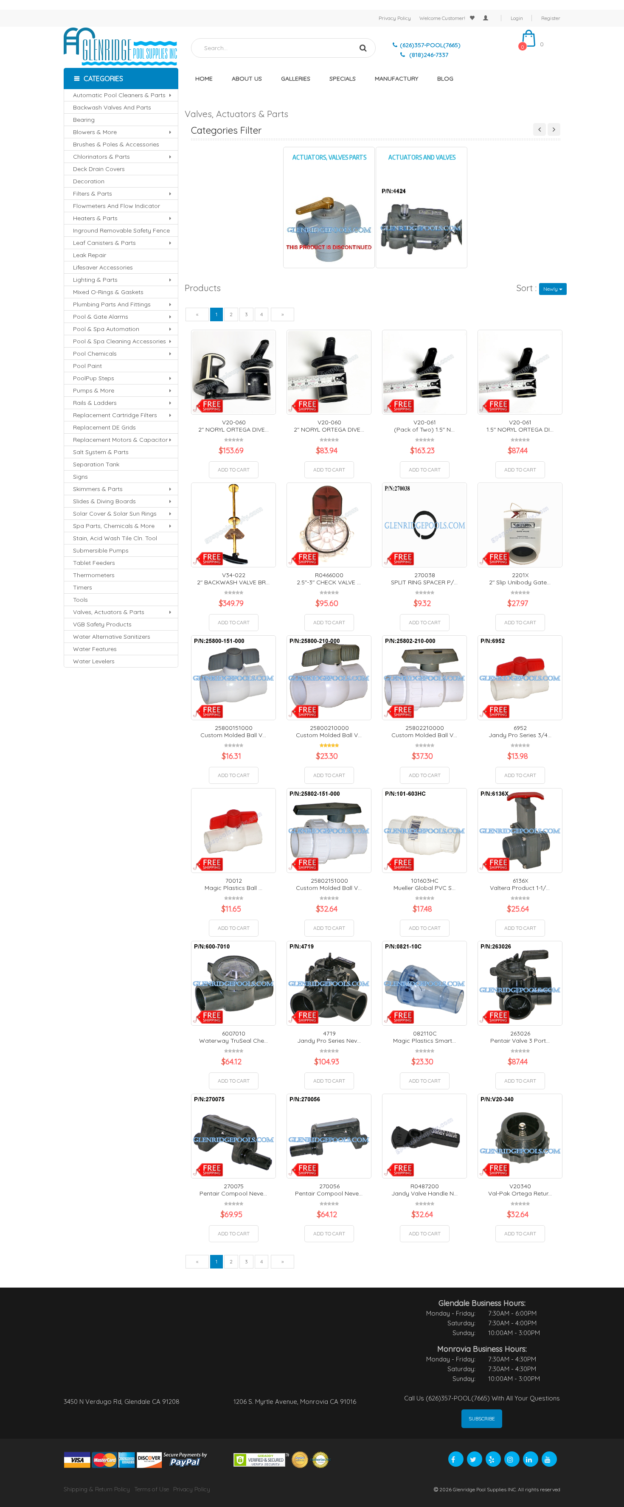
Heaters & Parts (95, 218)
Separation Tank (96, 464)
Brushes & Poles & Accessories (116, 144)
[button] (121, 78)
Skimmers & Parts (98, 489)
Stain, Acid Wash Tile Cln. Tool (115, 538)
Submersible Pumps (101, 550)
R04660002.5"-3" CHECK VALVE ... (329, 578)
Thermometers (94, 575)
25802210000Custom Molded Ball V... (424, 731)
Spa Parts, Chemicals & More (114, 526)
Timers (82, 587)
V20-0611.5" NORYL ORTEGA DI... (520, 425)
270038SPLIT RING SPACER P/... (424, 578)
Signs (80, 476)
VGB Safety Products (102, 624)
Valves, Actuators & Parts (108, 612)
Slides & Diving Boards (104, 501)
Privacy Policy (395, 18)
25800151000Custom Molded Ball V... (233, 731)
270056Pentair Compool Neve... (329, 1189)
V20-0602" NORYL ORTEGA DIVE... (233, 425)
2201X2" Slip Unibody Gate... (520, 578)
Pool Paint (87, 366)
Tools (80, 599)
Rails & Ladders (95, 403)
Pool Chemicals (95, 353)
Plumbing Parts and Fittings (112, 304)
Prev (540, 129)
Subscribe (482, 1418)
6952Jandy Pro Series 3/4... (520, 731)
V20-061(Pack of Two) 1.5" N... (424, 425)
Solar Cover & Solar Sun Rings (115, 513)
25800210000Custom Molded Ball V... (329, 731)
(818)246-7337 (428, 55)
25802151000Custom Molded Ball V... (329, 884)
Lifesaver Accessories (103, 267)
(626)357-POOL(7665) (430, 45)
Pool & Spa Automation (106, 329)
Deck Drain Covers (99, 169)
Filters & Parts (92, 193)
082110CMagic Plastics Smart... (424, 1037)
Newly (550, 289)
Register (550, 18)
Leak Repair (89, 255)
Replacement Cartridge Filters (115, 415)
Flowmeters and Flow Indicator (116, 206)
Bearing (84, 119)
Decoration (88, 181)
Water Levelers (94, 661)
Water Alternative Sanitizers (111, 636)
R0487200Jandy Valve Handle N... (424, 1189)
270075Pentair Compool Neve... (233, 1189)
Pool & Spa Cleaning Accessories (119, 341)
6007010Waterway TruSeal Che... (233, 1037)
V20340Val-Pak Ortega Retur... (520, 1189)
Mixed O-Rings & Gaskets (108, 292)
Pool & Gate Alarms (100, 316)
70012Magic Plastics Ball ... (233, 884)
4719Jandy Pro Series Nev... (329, 1037)
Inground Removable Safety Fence (121, 230)
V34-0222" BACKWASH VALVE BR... (233, 578)
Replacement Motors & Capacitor (120, 439)
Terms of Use (151, 1489)
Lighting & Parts (95, 279)
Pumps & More (93, 390)
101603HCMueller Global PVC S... (424, 884)
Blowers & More (95, 132)
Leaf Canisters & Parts (104, 243)
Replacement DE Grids (104, 427)
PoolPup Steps (93, 378)
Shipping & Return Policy (97, 1489)
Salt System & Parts (101, 452)
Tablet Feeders (94, 563)
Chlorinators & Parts (101, 156)
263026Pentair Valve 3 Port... (520, 1037)
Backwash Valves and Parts (112, 107)
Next (553, 129)
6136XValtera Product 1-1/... (520, 884)
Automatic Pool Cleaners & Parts (119, 95)
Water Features (95, 649)
